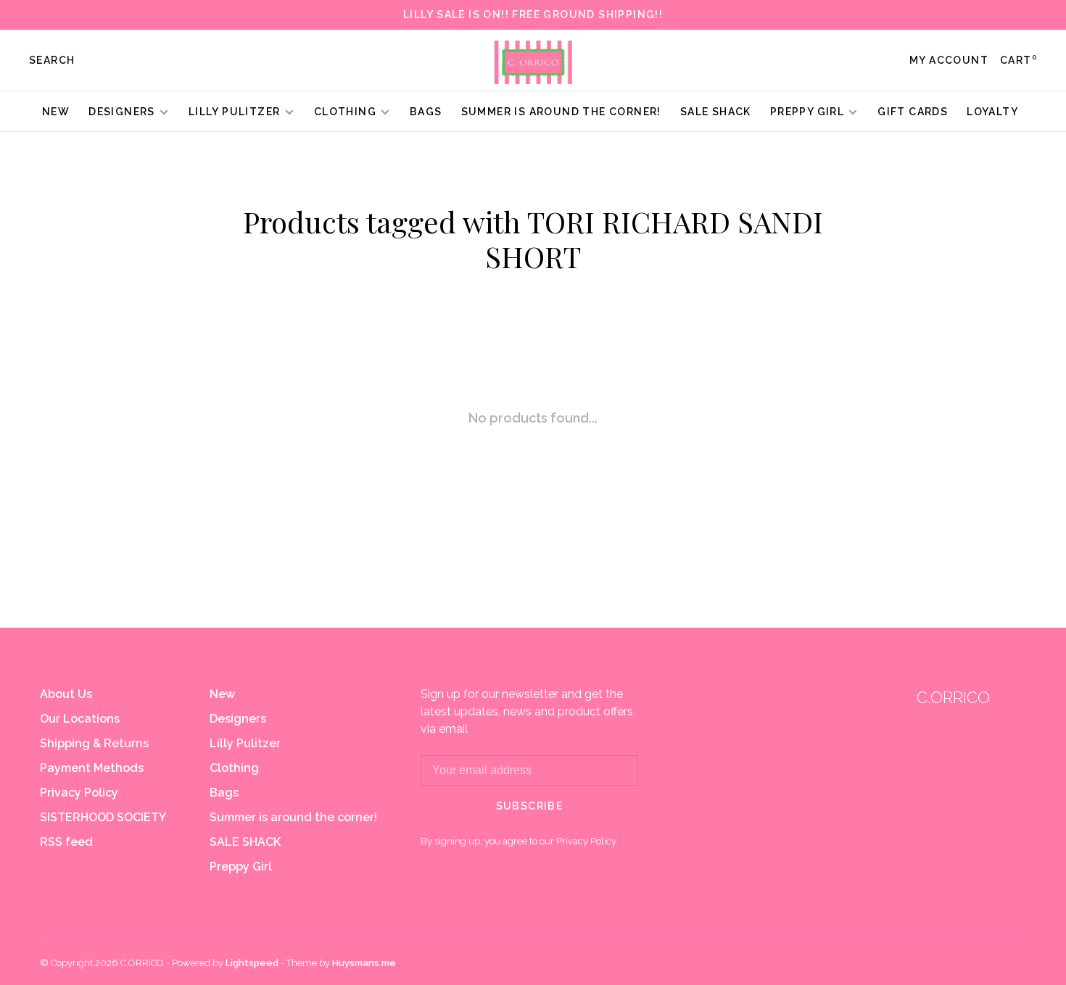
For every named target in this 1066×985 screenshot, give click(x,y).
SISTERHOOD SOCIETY (103, 817)
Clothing (345, 111)
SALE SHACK (715, 111)
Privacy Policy (79, 792)
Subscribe (529, 806)
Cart (1018, 60)
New (56, 111)
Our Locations (80, 719)
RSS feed (66, 842)
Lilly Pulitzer (236, 111)
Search (52, 60)
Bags (426, 111)
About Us (66, 694)
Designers (121, 111)
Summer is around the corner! (561, 111)
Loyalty (992, 111)
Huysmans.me (364, 962)
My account (948, 60)
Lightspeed (252, 962)
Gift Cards (912, 111)
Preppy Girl (807, 111)
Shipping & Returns (94, 743)
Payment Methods (92, 768)
